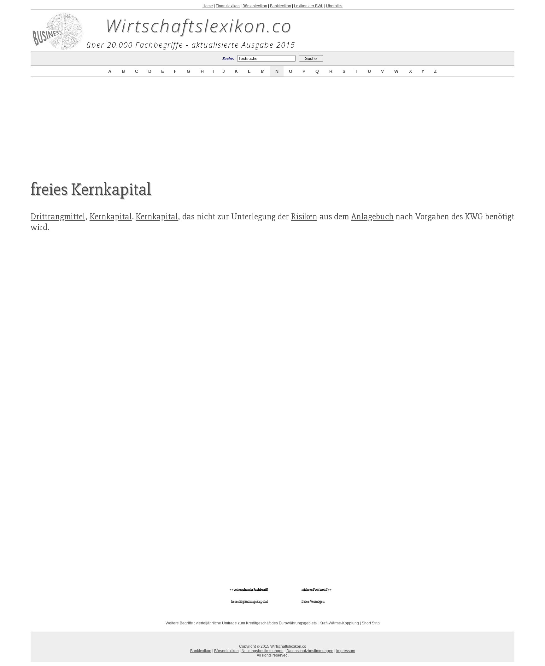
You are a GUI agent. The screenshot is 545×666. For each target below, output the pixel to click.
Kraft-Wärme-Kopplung (339, 623)
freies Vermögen (313, 601)
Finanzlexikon (228, 6)
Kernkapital (111, 216)
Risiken (304, 216)
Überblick (334, 6)
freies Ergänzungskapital (249, 601)
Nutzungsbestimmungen (263, 651)
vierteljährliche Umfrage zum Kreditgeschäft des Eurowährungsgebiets (256, 623)
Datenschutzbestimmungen (309, 651)
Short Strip (371, 623)
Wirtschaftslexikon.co (198, 25)
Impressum (345, 651)
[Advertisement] (272, 123)
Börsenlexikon (255, 6)
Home (207, 6)
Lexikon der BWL (308, 6)
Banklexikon (280, 6)
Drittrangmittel (58, 216)
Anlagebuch (372, 216)
